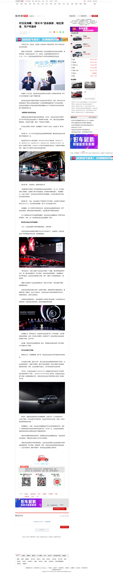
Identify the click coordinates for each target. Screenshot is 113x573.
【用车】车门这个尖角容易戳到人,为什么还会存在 (84, 102)
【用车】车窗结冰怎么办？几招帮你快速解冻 (82, 112)
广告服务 (50, 567)
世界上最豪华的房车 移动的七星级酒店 (81, 122)
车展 (43, 1)
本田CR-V (86, 44)
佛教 (85, 3)
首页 (17, 3)
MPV (45, 555)
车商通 (51, 1)
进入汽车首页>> (93, 117)
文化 (64, 3)
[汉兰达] (77, 38)
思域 (43, 559)
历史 (68, 3)
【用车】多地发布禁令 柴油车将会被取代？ (82, 104)
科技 (51, 3)
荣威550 (25, 563)
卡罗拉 (24, 561)
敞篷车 (64, 555)
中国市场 (27, 496)
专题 (47, 1)
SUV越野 (39, 555)
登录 (85, 1)
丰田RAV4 (75, 65)
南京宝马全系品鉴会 (90, 98)
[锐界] (77, 54)
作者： (48, 505)
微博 (36, 1)
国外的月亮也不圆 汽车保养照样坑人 (80, 129)
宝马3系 (33, 559)
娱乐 (30, 3)
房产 (47, 3)
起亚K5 (48, 559)
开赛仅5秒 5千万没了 (76, 127)
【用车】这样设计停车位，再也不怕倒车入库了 (83, 106)
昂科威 (74, 62)
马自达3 (41, 561)
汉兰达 (85, 36)
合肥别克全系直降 (76, 98)
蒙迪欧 (27, 559)
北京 (22, 1)
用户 (39, 494)
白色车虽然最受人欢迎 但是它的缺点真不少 (82, 125)
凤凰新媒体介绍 (29, 567)
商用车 (55, 1)
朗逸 (73, 76)
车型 (56, 494)
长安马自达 (32, 494)
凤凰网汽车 (20, 16)
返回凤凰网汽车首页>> (60, 508)
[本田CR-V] (77, 46)
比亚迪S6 (51, 561)
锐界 (84, 52)
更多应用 (29, 1)
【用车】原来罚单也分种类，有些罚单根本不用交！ (84, 110)
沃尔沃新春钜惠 (90, 89)
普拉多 (18, 561)
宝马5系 (60, 559)
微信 (39, 1)
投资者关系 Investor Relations (40, 567)
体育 (34, 3)
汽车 (43, 3)
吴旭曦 (44, 494)
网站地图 (95, 1)
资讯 (22, 3)
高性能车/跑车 (57, 555)
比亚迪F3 (30, 561)
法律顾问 (73, 567)
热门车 (18, 555)
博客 (76, 3)
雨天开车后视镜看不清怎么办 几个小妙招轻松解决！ (82, 120)
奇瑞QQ (19, 563)
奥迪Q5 (74, 73)
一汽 (40, 44)
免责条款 (67, 567)
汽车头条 (25, 33)
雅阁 (18, 559)
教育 (59, 3)
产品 (32, 496)
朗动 (46, 561)
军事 (72, 3)
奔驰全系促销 (76, 89)
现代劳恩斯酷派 (59, 561)
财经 (26, 3)
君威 (22, 559)
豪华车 (34, 555)
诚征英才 (55, 567)
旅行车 (50, 555)
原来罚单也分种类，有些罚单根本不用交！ (82, 132)
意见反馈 (78, 567)
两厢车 (28, 555)
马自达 (32, 44)
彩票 (81, 3)
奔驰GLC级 (75, 70)
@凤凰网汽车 (53, 505)
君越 (35, 561)
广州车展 (51, 494)
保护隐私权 (61, 567)
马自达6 (54, 559)
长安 (36, 44)
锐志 (65, 559)
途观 (73, 59)
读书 (55, 3)
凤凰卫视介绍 (85, 567)
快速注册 (89, 1)
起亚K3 (38, 559)
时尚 (38, 3)
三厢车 (23, 555)
